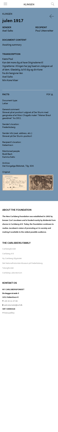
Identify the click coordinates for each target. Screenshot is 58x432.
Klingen (29, 4)
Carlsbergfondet (9, 249)
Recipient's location (11, 142)
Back (52, 16)
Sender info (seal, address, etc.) (17, 133)
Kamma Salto (8, 157)
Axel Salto (7, 31)
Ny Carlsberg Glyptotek (12, 258)
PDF (48, 95)
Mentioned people (10, 151)
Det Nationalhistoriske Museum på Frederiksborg (22, 263)
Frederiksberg (8, 127)
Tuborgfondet (8, 268)
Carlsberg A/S (8, 254)
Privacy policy (8, 313)
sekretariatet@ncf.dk (13, 305)
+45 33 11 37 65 (11, 301)
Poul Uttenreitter (44, 31)
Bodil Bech (7, 154)
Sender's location (10, 124)
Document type (9, 101)
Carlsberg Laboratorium (12, 273)
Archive (5, 163)
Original (6, 172)
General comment (10, 110)
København (7, 145)
